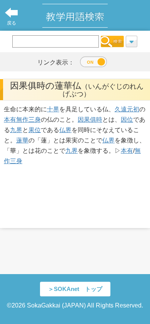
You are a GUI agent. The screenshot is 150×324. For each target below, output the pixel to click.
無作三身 (28, 119)
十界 (53, 109)
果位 (34, 130)
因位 (127, 119)
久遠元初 (127, 109)
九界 (16, 130)
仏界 (65, 130)
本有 (10, 119)
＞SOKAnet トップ (75, 289)
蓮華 (22, 140)
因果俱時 (90, 119)
